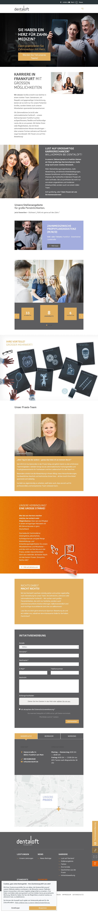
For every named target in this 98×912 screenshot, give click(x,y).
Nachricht (22, 677)
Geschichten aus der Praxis (68, 871)
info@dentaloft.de (31, 762)
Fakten (63, 864)
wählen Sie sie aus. (63, 701)
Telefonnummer (57, 669)
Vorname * (23, 652)
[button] (46, 325)
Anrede (21, 643)
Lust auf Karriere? (67, 858)
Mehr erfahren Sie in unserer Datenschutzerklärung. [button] (32, 903)
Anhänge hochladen (26, 695)
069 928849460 (30, 759)
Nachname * (23, 660)
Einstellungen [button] (15, 908)
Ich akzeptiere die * (38, 709)
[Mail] (69, 2)
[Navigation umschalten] (82, 8)
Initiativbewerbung (68, 875)
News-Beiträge (45, 858)
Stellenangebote (67, 861)
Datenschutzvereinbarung (44, 709)
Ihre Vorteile (65, 867)
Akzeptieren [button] (43, 908)
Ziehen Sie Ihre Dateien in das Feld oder (49, 701)
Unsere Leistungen (26, 858)
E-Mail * (22, 669)
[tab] (26, 736)
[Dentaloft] (22, 8)
